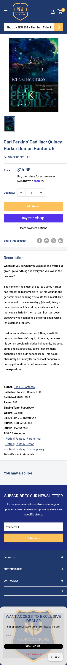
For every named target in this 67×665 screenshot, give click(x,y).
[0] (60, 11)
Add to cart (33, 206)
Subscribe (33, 538)
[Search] (58, 27)
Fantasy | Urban (25, 443)
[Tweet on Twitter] (53, 240)
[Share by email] (60, 240)
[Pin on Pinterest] (46, 240)
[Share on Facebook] (39, 240)
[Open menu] (5, 11)
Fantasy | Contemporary (30, 449)
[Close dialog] (64, 609)
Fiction (9, 438)
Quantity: (9, 192)
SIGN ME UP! (33, 646)
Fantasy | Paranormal (28, 438)
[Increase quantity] (41, 192)
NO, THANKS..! (33, 654)
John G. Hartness (24, 386)
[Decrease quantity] (21, 192)
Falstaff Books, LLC (17, 157)
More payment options (33, 227)
